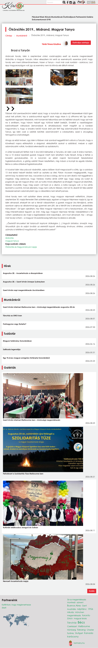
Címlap (8, 35)
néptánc (82, 609)
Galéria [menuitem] (89, 17)
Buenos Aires (74, 605)
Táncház (71, 622)
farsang (81, 629)
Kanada (88, 633)
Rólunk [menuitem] (48, 17)
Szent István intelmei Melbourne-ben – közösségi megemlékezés (31, 420)
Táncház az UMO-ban (12, 315)
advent (80, 602)
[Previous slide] (7, 108)
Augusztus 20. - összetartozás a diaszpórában (23, 273)
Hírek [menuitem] (42, 17)
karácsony (73, 636)
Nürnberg (71, 630)
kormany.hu (79, 643)
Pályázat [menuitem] (35, 17)
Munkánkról (21, 35)
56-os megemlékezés (76, 599)
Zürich (70, 618)
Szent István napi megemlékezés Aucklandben (23, 290)
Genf (84, 605)
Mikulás (70, 612)
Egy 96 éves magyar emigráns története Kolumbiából (26, 358)
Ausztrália (71, 609)
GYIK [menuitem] (48, 19)
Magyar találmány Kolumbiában (17, 341)
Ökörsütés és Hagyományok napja (21, 247)
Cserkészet (72, 626)
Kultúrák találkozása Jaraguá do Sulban (20, 527)
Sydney (70, 633)
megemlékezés (74, 615)
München (79, 612)
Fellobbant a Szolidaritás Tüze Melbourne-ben (23, 474)
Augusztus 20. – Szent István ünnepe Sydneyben (24, 282)
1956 (90, 609)
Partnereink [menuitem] (81, 17)
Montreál (71, 602)
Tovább (92, 591)
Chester (90, 630)
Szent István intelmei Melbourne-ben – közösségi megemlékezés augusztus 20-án (39, 307)
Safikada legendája (11, 349)
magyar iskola (80, 618)
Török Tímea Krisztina (51, 44)
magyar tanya (12, 241)
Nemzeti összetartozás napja (15, 581)
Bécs (81, 622)
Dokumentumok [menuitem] (39, 19)
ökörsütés (9, 238)
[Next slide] (12, 108)
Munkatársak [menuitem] (57, 17)
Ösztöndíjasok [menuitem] (69, 17)
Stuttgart (79, 633)
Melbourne (84, 626)
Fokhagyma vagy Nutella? (14, 324)
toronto (86, 615)
